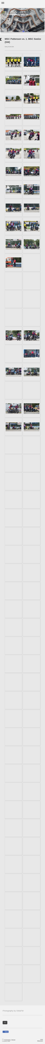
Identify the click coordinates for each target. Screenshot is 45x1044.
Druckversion (7, 1039)
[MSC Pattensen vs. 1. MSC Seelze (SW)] (13, 62)
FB (5, 1022)
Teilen (6, 1032)
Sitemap (13, 1039)
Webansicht (40, 1040)
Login (41, 1039)
